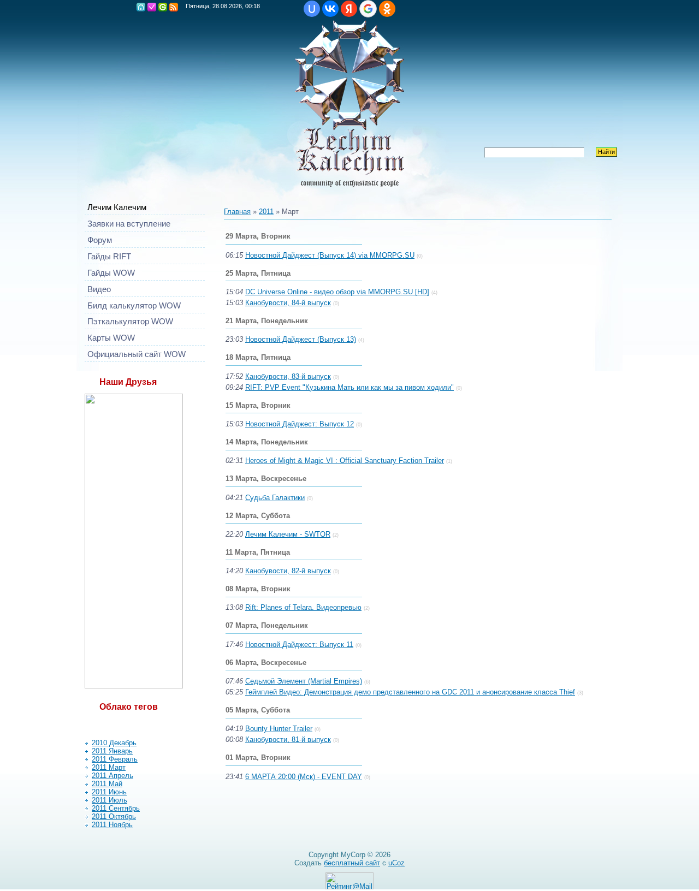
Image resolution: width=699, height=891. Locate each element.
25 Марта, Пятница (258, 273)
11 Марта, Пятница (258, 552)
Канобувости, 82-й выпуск (288, 571)
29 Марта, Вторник (258, 236)
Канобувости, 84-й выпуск (288, 303)
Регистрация (151, 7)
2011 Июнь (109, 792)
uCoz (396, 863)
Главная (141, 7)
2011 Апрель (112, 775)
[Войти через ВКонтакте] (330, 9)
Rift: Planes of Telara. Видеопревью (303, 607)
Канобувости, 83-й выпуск (288, 376)
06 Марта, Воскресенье (266, 662)
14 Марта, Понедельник (267, 442)
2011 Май (107, 784)
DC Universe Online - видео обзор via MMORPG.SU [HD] (337, 292)
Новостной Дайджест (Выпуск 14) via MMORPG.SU (329, 255)
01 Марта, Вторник (258, 757)
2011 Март (109, 767)
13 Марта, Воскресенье (266, 478)
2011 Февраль (115, 759)
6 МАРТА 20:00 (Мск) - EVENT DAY (303, 777)
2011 (266, 211)
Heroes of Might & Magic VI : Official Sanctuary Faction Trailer (344, 460)
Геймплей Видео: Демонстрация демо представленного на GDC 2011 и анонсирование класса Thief (410, 692)
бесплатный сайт (352, 863)
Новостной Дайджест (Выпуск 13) (300, 339)
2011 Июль (109, 800)
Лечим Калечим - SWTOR (287, 534)
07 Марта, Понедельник (267, 625)
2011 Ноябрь (112, 825)
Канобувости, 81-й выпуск (288, 739)
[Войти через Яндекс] (349, 9)
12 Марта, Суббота (258, 516)
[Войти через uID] (312, 9)
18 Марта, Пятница (258, 357)
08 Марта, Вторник (258, 589)
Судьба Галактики (275, 498)
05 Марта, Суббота (258, 710)
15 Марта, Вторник (258, 405)
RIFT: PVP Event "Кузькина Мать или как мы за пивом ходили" (349, 387)
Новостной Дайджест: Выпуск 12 (299, 424)
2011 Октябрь (114, 816)
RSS (173, 7)
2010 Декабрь (114, 743)
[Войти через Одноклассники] (387, 9)
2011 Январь (112, 751)
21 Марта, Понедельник (267, 321)
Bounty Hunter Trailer (278, 728)
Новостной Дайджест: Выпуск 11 (299, 644)
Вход (162, 7)
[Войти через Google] (368, 8)
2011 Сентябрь (116, 808)
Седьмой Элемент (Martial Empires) (303, 681)
